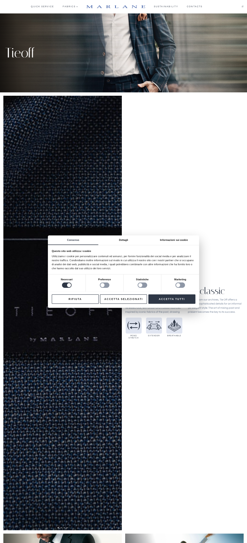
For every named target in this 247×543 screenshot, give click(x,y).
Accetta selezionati (123, 298)
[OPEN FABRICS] (77, 6)
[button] (58, 527)
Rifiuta (75, 298)
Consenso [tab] (73, 239)
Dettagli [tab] (123, 239)
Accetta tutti (172, 298)
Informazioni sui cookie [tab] (174, 239)
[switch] (104, 285)
